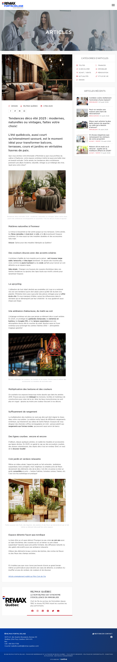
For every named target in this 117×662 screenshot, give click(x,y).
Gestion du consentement (63, 655)
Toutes (81, 65)
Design (14, 106)
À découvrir (84, 69)
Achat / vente (84, 72)
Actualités (83, 76)
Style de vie (103, 76)
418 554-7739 (13, 644)
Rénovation (103, 72)
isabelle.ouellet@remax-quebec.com (25, 646)
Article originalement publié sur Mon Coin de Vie (27, 576)
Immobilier (102, 69)
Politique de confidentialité (93, 654)
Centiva (63, 659)
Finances (102, 65)
